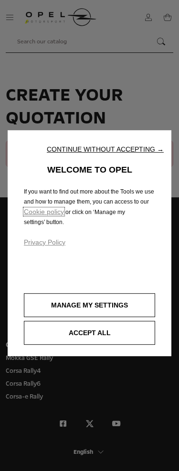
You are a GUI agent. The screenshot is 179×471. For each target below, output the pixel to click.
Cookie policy (44, 211)
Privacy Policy (44, 242)
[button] (105, 149)
